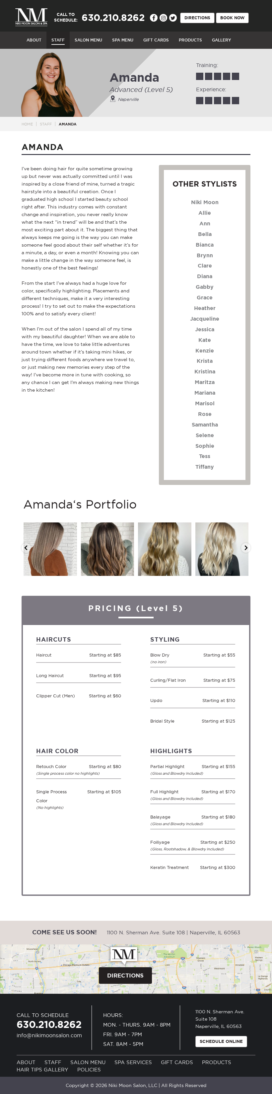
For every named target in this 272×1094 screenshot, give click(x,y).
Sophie (204, 446)
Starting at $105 (104, 791)
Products (216, 1062)
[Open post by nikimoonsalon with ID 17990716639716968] (107, 549)
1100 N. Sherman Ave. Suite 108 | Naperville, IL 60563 (173, 932)
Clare (205, 266)
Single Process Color (51, 799)
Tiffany (204, 467)
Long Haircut (50, 675)
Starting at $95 (105, 675)
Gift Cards (177, 1062)
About (26, 1062)
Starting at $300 (217, 867)
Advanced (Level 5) (141, 89)
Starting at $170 (218, 791)
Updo (156, 700)
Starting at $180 (218, 817)
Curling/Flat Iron (168, 680)
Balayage (171, 820)
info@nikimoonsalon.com (49, 1035)
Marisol (205, 403)
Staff (46, 124)
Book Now (232, 17)
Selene (205, 435)
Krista (205, 361)
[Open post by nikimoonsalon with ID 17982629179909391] (164, 549)
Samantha (205, 425)
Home (27, 124)
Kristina (204, 371)
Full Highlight (171, 795)
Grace (205, 297)
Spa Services (133, 1062)
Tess (204, 456)
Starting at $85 (105, 655)
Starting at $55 (219, 655)
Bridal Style (162, 721)
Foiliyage (171, 845)
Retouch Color (57, 769)
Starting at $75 (219, 680)
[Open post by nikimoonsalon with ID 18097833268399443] (50, 549)
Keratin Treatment (169, 867)
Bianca (205, 245)
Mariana (204, 393)
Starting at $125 (218, 721)
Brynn (205, 255)
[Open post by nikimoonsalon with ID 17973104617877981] (222, 549)
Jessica (204, 329)
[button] (26, 548)
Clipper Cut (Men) (55, 695)
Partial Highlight (171, 769)
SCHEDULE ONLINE (221, 1041)
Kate (204, 340)
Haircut (43, 655)
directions (125, 975)
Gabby (205, 287)
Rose (205, 414)
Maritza (205, 382)
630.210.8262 (49, 1024)
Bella (205, 234)
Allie (204, 213)
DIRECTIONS (197, 17)
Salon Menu (87, 1062)
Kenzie (204, 350)
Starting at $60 (105, 695)
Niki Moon (205, 202)
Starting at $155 (218, 766)
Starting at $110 (218, 700)
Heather (205, 308)
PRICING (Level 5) (136, 608)
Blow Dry (160, 658)
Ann (204, 223)
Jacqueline (204, 319)
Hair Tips (29, 1069)
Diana (204, 276)
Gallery (56, 1069)
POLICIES (89, 1069)
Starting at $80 (105, 766)
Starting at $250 (217, 842)
